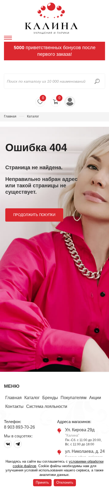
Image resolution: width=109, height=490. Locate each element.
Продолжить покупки (34, 215)
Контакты (14, 406)
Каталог (32, 397)
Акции (95, 397)
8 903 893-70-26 (19, 427)
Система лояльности (46, 406)
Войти (70, 102)
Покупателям (74, 397)
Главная (10, 116)
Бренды (50, 397)
